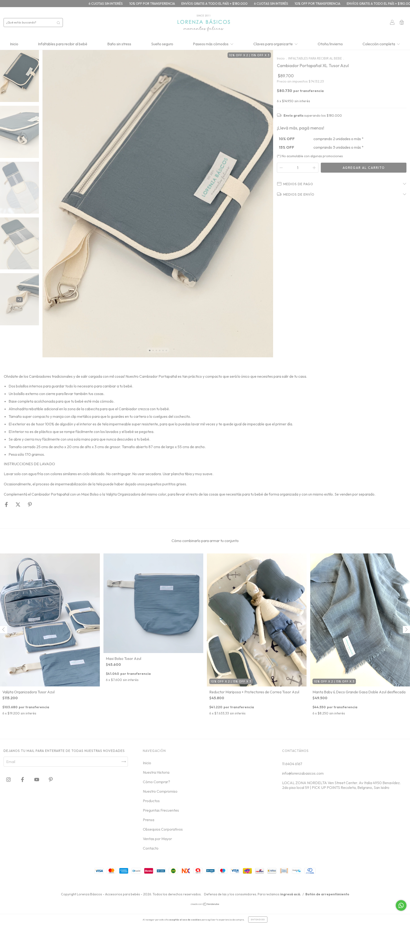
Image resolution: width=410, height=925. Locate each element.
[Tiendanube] (205, 904)
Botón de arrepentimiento (327, 894)
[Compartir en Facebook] (6, 504)
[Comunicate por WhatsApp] (401, 905)
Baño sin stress (119, 43)
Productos (151, 800)
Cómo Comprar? (156, 781)
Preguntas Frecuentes (161, 810)
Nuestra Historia (156, 772)
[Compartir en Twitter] (18, 504)
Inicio (14, 43)
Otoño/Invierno (330, 43)
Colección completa (379, 43)
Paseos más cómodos (211, 43)
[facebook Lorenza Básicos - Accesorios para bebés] (23, 779)
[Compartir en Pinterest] (29, 504)
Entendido (258, 919)
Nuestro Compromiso (160, 791)
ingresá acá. (290, 894)
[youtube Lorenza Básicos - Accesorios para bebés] (37, 779)
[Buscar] (58, 22)
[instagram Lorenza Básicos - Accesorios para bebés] (9, 779)
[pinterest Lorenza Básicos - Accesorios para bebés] (51, 779)
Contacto (150, 848)
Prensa (148, 819)
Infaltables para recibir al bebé (62, 43)
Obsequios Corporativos (163, 829)
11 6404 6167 (292, 763)
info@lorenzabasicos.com (303, 773)
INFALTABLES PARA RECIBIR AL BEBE (315, 58)
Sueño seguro (162, 43)
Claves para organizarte (273, 43)
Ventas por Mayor (157, 838)
